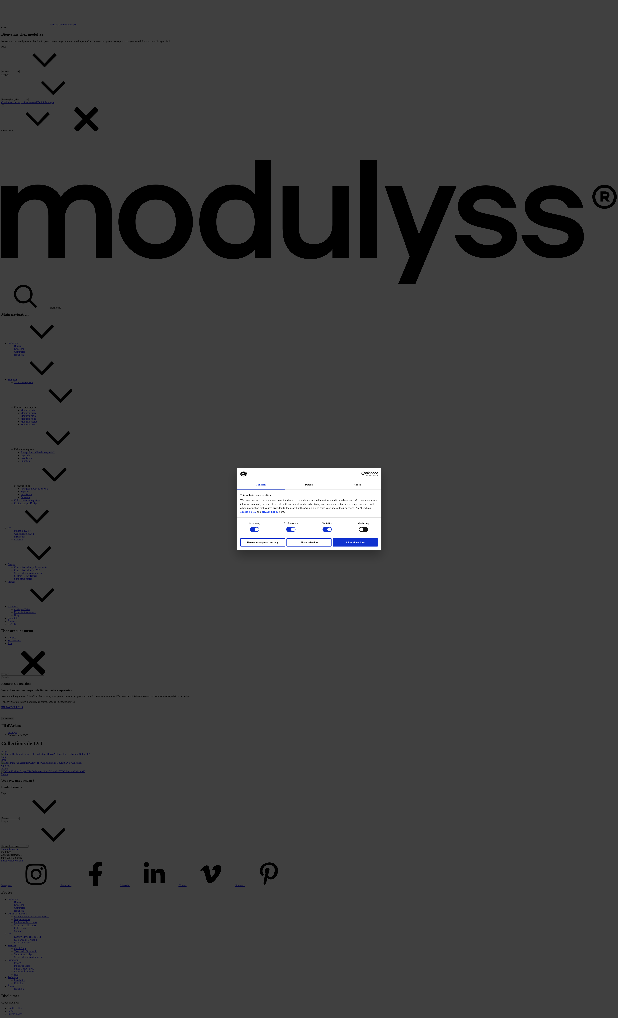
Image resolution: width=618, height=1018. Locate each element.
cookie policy (248, 511)
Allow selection (309, 542)
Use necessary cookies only (262, 542)
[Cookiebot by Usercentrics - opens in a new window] (364, 473)
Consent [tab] (261, 484)
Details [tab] (309, 484)
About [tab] (357, 484)
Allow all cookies (355, 542)
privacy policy (270, 511)
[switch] (290, 529)
